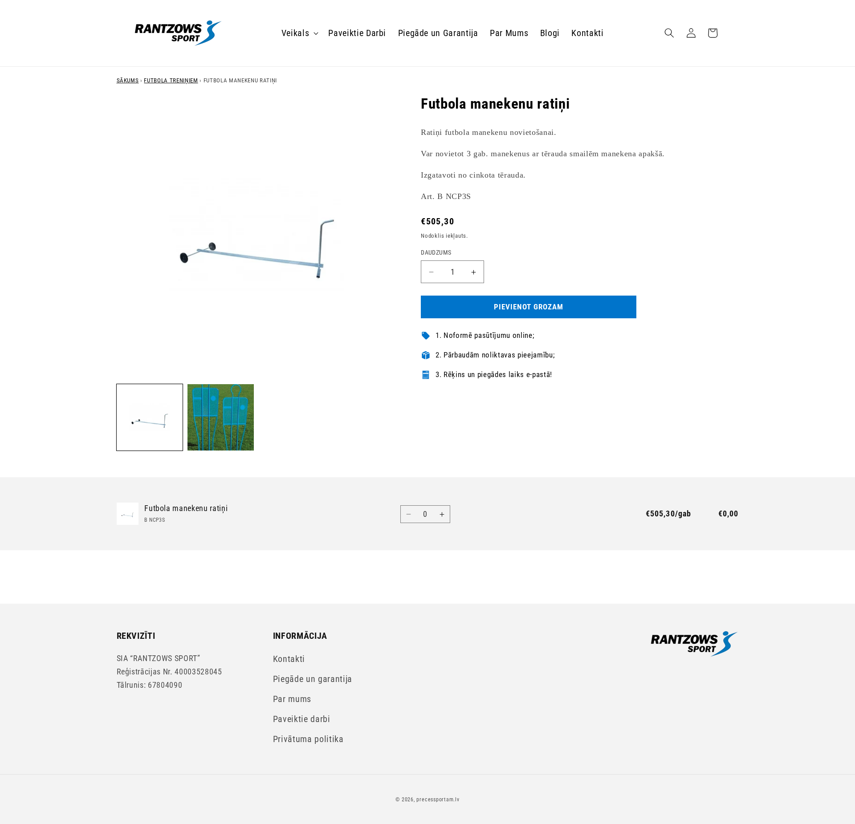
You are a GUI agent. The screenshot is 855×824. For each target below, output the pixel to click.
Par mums (292, 699)
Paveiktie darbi (301, 719)
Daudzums (436, 252)
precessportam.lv (437, 799)
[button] (299, 33)
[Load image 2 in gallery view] (220, 417)
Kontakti (289, 659)
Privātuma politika (308, 739)
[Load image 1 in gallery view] (150, 417)
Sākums (128, 80)
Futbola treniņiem (171, 80)
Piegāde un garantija (312, 679)
